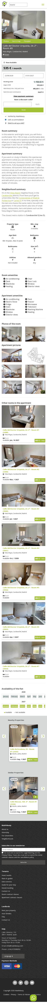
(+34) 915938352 (14, 949)
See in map (16, 41)
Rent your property (9, 910)
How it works (6, 875)
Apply (37, 104)
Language (8, 956)
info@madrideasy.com (15, 946)
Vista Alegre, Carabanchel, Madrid (15, 51)
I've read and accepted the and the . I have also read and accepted (22, 855)
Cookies (6, 994)
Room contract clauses (10, 894)
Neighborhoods (7, 839)
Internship (5, 832)
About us (5, 829)
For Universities (7, 836)
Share (6, 54)
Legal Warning (29, 853)
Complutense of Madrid (29, 198)
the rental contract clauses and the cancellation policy (22, 856)
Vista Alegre (15, 193)
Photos (6, 41)
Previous (4, 24)
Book (24, 110)
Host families (6, 913)
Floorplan (27, 41)
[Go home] (4, 4)
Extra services (7, 882)
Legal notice (36, 994)
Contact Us (6, 891)
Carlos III (17, 200)
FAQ (3, 917)
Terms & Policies (24, 994)
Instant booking (7, 888)
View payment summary (24, 96)
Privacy (13, 994)
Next (42, 24)
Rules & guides (7, 878)
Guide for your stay (9, 885)
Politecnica (6, 200)
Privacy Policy (7, 855)
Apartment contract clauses (12, 897)
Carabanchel (7, 195)
